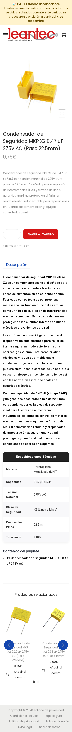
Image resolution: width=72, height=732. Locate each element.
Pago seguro (53, 716)
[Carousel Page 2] (38, 682)
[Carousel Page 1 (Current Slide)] (34, 682)
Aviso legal (25, 727)
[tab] (36, 265)
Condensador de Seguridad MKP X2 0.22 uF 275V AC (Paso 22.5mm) (18, 651)
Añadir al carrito (41, 234)
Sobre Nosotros (49, 727)
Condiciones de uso (24, 716)
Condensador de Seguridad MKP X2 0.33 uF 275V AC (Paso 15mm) (54, 649)
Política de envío (57, 721)
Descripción (16, 264)
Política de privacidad (49, 710)
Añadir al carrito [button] (20, 674)
